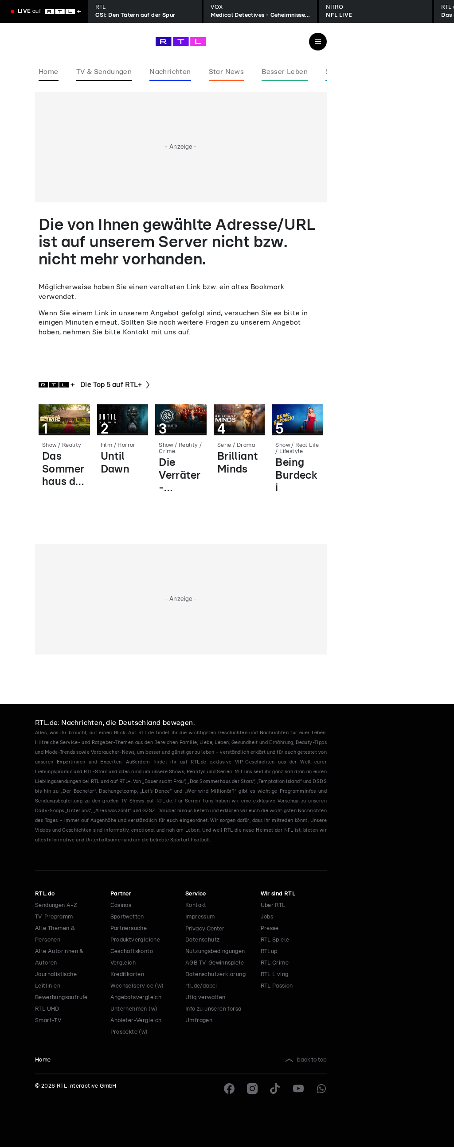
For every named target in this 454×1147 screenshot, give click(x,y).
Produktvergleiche (135, 940)
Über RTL (273, 905)
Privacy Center (204, 929)
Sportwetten (127, 917)
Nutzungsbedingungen (215, 951)
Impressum (200, 917)
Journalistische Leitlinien (56, 980)
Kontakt (136, 332)
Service (195, 894)
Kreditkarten (127, 974)
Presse (270, 928)
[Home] (181, 41)
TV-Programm (54, 917)
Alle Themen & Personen (55, 934)
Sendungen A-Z (56, 905)
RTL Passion (277, 986)
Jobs (267, 917)
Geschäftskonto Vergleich (131, 957)
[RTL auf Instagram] (252, 1088)
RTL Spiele (275, 940)
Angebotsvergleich (136, 997)
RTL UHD (47, 1009)
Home (43, 1060)
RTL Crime (275, 963)
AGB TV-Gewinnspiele (214, 963)
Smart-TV (48, 1020)
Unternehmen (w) (134, 1009)
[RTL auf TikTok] (275, 1088)
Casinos (121, 905)
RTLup (269, 951)
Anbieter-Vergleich (136, 1020)
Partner (121, 894)
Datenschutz (202, 940)
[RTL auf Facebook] (229, 1088)
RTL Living (275, 974)
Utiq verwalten (205, 997)
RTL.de (45, 894)
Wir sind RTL (278, 894)
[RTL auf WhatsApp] (321, 1088)
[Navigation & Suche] (318, 41)
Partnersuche (128, 928)
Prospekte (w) (129, 1032)
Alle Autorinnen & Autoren (59, 957)
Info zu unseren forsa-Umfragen (214, 1014)
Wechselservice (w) (137, 986)
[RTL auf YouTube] (298, 1088)
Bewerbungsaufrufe (61, 997)
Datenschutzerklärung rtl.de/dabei (215, 980)
